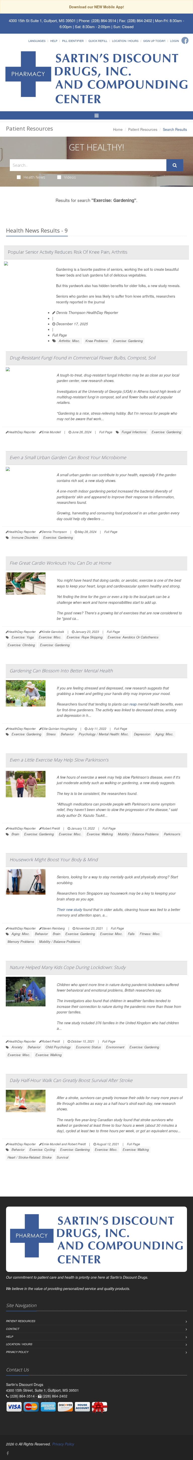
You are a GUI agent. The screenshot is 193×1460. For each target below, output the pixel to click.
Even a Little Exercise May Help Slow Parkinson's (59, 760)
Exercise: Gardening (128, 340)
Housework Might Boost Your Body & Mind (54, 859)
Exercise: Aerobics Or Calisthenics (133, 637)
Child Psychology (58, 1047)
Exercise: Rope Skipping (85, 637)
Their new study (69, 909)
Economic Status (88, 1047)
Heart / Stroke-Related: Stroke (30, 1157)
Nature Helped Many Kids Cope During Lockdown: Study (67, 967)
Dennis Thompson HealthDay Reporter (86, 312)
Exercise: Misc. (50, 637)
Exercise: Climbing (21, 644)
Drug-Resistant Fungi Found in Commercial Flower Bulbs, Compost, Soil (82, 358)
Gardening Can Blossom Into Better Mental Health (61, 671)
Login (174, 41)
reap (133, 704)
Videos (70, 177)
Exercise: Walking (100, 834)
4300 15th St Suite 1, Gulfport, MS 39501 (42, 20)
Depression (142, 734)
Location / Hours (125, 41)
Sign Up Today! (154, 41)
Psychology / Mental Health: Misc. (104, 734)
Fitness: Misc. (150, 933)
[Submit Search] (174, 165)
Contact (12, 1329)
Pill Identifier (73, 41)
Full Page (59, 335)
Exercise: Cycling (42, 1149)
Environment (115, 1047)
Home (118, 129)
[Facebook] (184, 40)
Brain (15, 834)
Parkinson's (172, 834)
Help (53, 41)
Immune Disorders (25, 537)
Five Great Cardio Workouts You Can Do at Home (60, 563)
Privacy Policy (17, 1352)
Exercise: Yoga (23, 637)
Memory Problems (21, 941)
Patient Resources (142, 129)
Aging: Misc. (164, 734)
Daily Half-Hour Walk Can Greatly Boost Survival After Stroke (71, 1080)
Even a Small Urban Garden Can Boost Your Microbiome (68, 457)
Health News (34, 177)
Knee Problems (96, 340)
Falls (131, 933)
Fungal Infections (134, 431)
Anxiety (17, 1047)
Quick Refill (97, 41)
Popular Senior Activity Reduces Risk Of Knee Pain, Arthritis (67, 252)
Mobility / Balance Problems (138, 834)
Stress (51, 734)
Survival (62, 1157)
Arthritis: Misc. (69, 340)
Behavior (67, 734)
